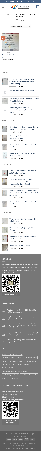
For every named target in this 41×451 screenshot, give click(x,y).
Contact (21, 445)
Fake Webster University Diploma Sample (14, 371)
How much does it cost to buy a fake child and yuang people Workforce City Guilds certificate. (22, 326)
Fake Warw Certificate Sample (11, 368)
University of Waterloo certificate (11, 378)
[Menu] (3, 6)
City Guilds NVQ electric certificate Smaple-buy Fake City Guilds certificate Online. (23, 334)
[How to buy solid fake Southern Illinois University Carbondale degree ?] (10, 42)
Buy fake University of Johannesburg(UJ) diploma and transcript (22, 318)
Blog (15, 445)
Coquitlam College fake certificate (12, 354)
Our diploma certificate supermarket (23, 443)
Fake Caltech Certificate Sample (11, 357)
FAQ (27, 445)
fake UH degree (6, 364)
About (5, 443)
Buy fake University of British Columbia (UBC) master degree (21, 311)
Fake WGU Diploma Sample (10, 375)
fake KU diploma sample (30, 357)
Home (6, 14)
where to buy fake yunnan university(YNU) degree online (22, 341)
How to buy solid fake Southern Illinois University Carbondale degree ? (10, 56)
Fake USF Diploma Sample (21, 364)
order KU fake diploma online (28, 375)
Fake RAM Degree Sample (10, 361)
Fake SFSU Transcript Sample (27, 361)
